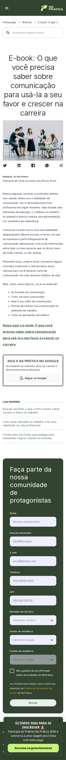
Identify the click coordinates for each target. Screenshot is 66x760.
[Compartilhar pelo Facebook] (33, 165)
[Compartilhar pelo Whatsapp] (47, 165)
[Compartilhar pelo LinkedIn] (19, 165)
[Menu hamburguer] (7, 8)
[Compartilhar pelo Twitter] (5, 165)
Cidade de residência (21, 651)
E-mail (13, 552)
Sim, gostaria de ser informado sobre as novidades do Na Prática (34, 672)
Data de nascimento (21, 533)
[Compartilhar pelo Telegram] (61, 165)
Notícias (27, 22)
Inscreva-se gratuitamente (33, 748)
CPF (12, 592)
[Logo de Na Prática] (52, 8)
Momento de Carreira (21, 611)
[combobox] (13, 620)
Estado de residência (21, 631)
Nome (13, 513)
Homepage (9, 22)
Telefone (15, 572)
